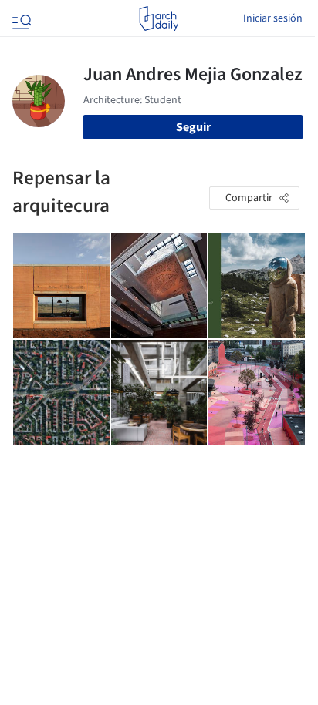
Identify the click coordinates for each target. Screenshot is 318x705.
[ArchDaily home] (158, 18)
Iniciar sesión (273, 18)
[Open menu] (20, 18)
